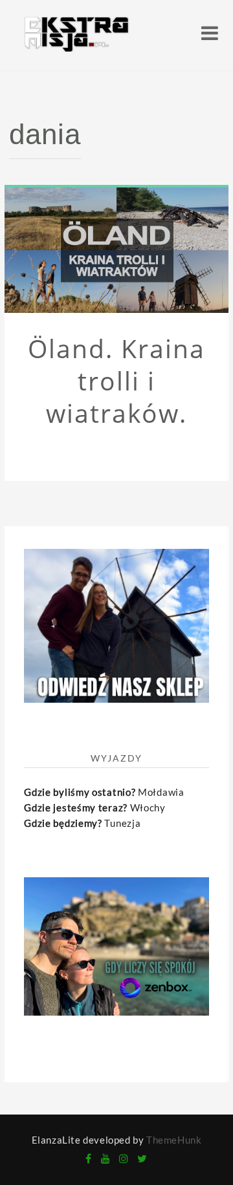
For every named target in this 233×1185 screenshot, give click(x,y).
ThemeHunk (173, 1140)
